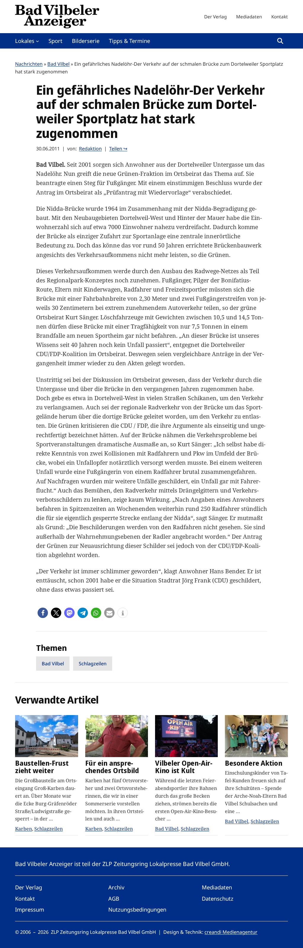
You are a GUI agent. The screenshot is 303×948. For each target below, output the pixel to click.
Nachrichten (29, 64)
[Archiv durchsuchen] (280, 41)
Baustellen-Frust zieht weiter (41, 767)
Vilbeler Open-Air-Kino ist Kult (183, 767)
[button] (43, 613)
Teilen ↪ (118, 148)
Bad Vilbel (58, 64)
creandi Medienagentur (230, 932)
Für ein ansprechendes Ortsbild (112, 767)
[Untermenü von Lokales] (37, 40)
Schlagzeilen (93, 663)
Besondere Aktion (253, 763)
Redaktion (90, 148)
